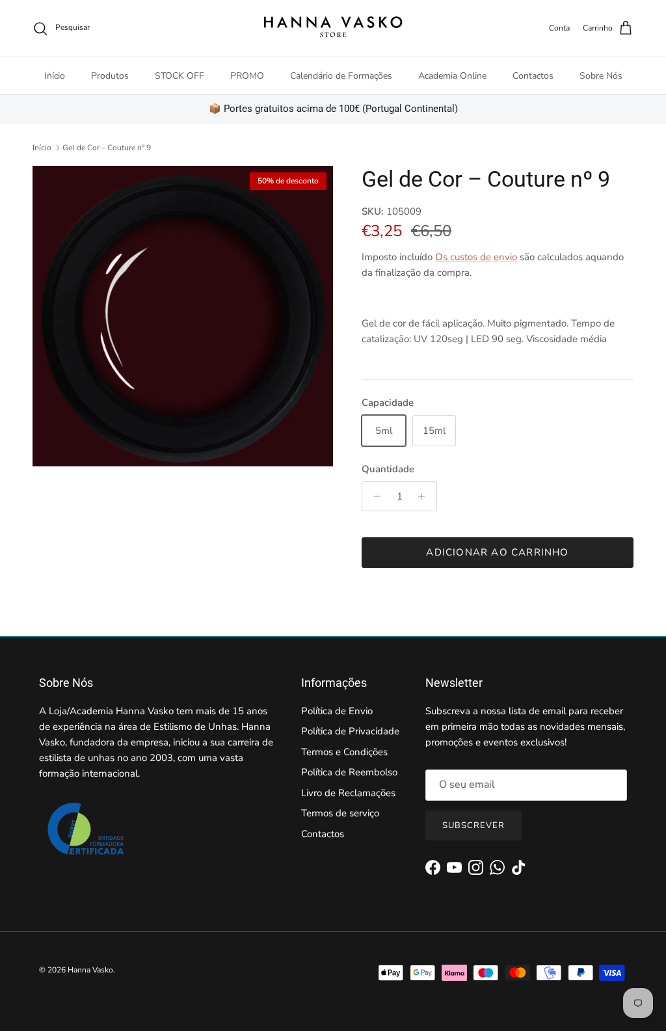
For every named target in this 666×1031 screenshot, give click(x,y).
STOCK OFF (179, 76)
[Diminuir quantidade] (373, 496)
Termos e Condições (344, 751)
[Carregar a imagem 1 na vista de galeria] (183, 316)
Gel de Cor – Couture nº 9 (106, 147)
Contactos (533, 76)
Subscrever (473, 825)
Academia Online (452, 76)
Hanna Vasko (90, 970)
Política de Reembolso (349, 772)
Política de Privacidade (350, 731)
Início (54, 76)
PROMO (247, 76)
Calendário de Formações (341, 76)
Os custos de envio (476, 256)
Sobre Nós (600, 76)
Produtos (110, 76)
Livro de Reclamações (348, 792)
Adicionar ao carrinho (497, 552)
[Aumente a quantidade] (425, 496)
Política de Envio (337, 710)
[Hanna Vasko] (333, 28)
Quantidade (388, 468)
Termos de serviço (340, 813)
